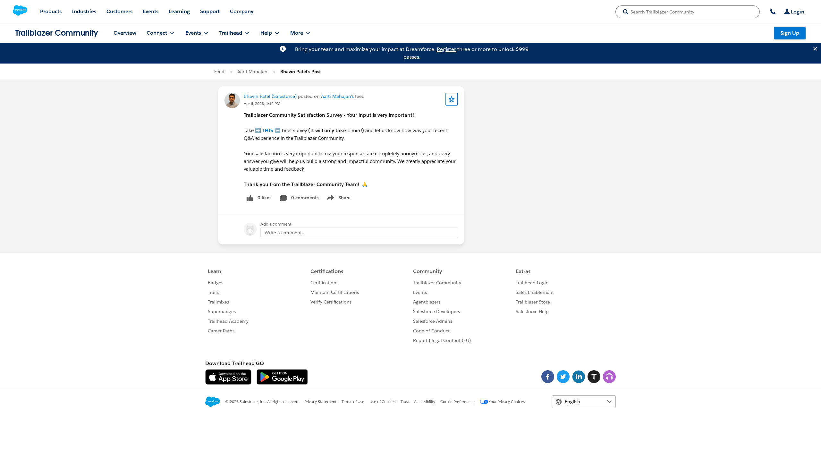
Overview (125, 33)
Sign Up (789, 33)
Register (446, 49)
